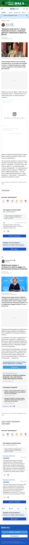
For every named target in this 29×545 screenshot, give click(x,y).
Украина (8, 421)
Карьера (11, 12)
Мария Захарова (6, 423)
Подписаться (14, 367)
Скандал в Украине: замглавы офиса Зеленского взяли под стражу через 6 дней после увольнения (14, 400)
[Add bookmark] (26, 508)
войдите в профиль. (9, 218)
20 (7, 435)
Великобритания (15, 421)
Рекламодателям (14, 536)
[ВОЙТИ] (26, 9)
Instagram (4, 97)
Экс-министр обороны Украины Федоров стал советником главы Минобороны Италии (14, 376)
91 (3, 435)
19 (12, 435)
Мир (2, 257)
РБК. (7, 306)
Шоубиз (3, 12)
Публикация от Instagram (14, 133)
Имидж (23, 12)
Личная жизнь (17, 12)
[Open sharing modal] (18, 509)
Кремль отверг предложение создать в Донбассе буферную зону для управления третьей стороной (15, 392)
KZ (24, 8)
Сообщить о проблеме (14, 532)
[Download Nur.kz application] (14, 3)
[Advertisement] (14, 80)
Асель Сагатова (5, 190)
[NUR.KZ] (14, 9)
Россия (3, 421)
